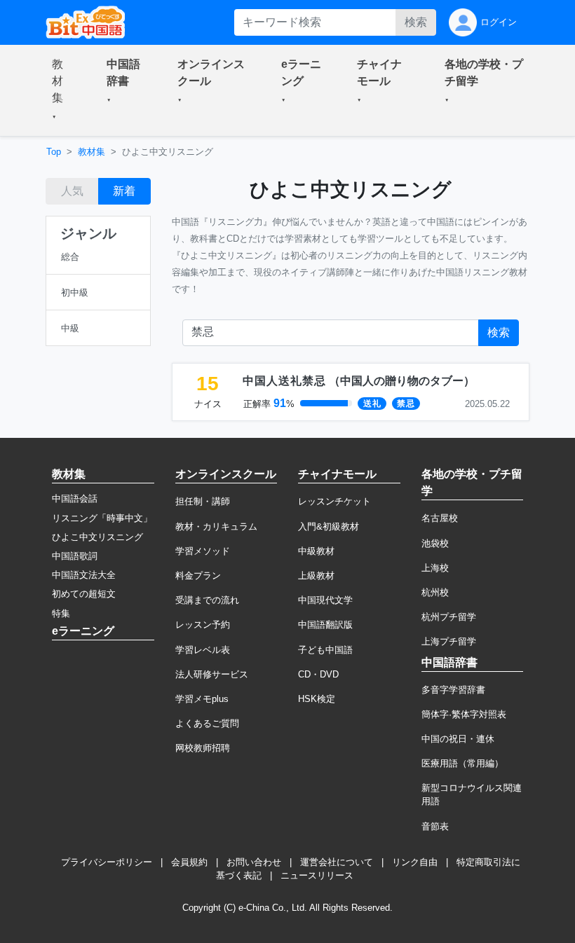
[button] (62, 90)
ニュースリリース (316, 875)
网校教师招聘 (202, 748)
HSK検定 (316, 699)
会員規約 (189, 862)
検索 (416, 22)
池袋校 (435, 543)
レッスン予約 (202, 624)
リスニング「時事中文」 (102, 518)
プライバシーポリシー (106, 862)
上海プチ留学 (448, 641)
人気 (72, 191)
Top (53, 151)
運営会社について (336, 862)
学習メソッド (202, 551)
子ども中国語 (325, 650)
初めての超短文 (84, 593)
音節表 (435, 826)
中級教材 (316, 551)
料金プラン (198, 575)
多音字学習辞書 (453, 689)
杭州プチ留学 (448, 617)
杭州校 (435, 592)
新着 (124, 191)
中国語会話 (74, 498)
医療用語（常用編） (462, 763)
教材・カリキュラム (216, 526)
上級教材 (316, 575)
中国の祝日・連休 (457, 739)
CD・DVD (318, 674)
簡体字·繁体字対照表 (463, 714)
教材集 (91, 151)
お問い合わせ (253, 862)
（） (359, 381)
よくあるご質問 (207, 723)
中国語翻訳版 (325, 624)
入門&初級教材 (328, 526)
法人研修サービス (211, 674)
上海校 (435, 568)
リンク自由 (415, 862)
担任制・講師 (202, 501)
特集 (61, 613)
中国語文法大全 (84, 575)
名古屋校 (439, 518)
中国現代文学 (325, 600)
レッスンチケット (334, 501)
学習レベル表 (202, 650)
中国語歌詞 (74, 556)
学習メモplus (202, 699)
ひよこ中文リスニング (97, 537)
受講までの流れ (207, 600)
